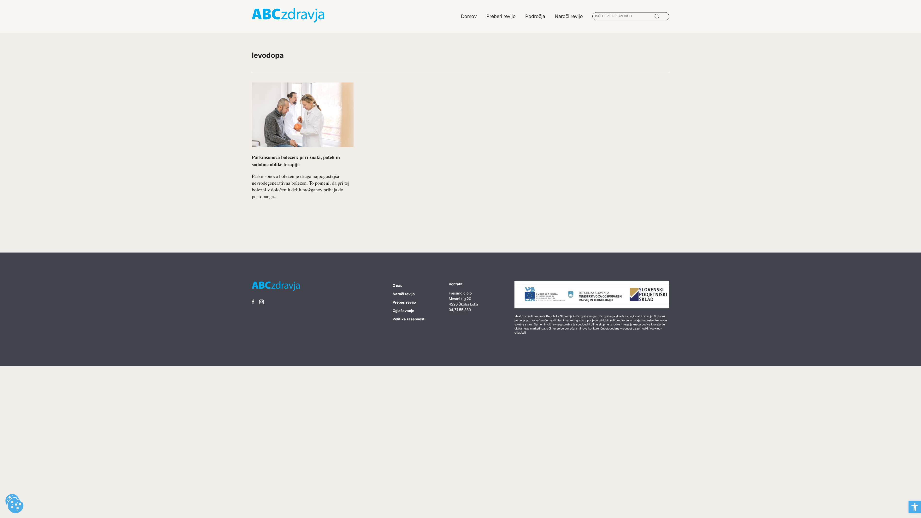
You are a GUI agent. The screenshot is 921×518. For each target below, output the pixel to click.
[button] (915, 507)
